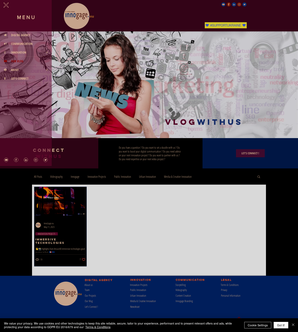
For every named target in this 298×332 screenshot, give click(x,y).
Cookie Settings (258, 325)
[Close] (293, 325)
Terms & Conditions (97, 327)
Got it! (281, 325)
